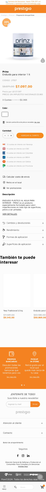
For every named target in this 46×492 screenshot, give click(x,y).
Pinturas (11, 15)
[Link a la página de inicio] (4, 15)
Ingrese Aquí (23, 466)
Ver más (37, 122)
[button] (5, 114)
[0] (41, 487)
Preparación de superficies (25, 15)
